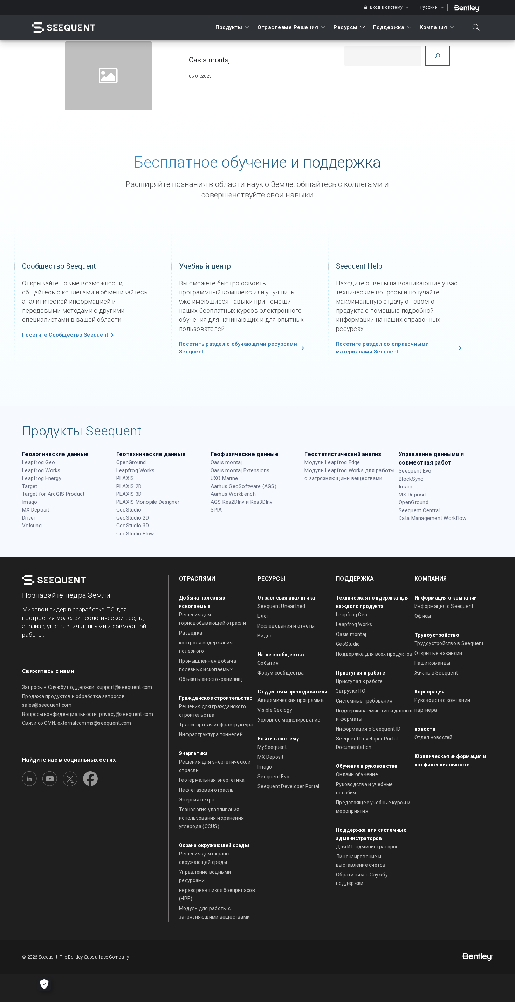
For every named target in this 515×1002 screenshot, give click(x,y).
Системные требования (364, 701)
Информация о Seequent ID (368, 729)
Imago (29, 502)
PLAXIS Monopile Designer (147, 502)
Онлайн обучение (357, 774)
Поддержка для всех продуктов (374, 654)
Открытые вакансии (438, 653)
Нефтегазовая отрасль (206, 790)
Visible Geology (275, 710)
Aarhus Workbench (233, 494)
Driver (29, 518)
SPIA (216, 510)
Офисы (422, 616)
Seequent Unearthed (281, 606)
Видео (265, 635)
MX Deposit (35, 510)
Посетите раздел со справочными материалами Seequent (382, 348)
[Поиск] (437, 56)
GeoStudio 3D (132, 525)
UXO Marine (224, 478)
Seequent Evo (415, 471)
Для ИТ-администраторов (367, 846)
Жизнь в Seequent (436, 673)
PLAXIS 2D (129, 486)
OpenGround (131, 462)
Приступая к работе (359, 681)
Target (29, 486)
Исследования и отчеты (286, 626)
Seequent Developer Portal (289, 786)
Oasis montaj (226, 462)
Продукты (228, 27)
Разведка (190, 633)
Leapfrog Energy (41, 478)
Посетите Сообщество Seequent (65, 335)
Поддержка (389, 27)
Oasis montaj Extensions (240, 470)
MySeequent (272, 747)
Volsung (32, 525)
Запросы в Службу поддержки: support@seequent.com (87, 687)
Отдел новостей (433, 737)
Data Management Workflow (432, 518)
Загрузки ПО (350, 691)
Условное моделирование (289, 720)
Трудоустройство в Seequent (449, 643)
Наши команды (432, 663)
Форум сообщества (281, 673)
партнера (425, 710)
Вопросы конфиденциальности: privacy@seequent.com (87, 714)
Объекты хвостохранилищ (210, 679)
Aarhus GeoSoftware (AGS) (243, 486)
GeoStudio (128, 510)
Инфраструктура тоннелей (211, 734)
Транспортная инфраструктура (216, 724)
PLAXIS (125, 478)
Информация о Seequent (443, 606)
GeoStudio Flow (135, 533)
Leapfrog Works (41, 470)
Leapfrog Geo (38, 462)
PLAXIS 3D (129, 494)
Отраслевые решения (288, 27)
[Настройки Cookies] (44, 984)
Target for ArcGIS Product (53, 494)
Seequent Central (419, 510)
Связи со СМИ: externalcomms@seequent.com (76, 723)
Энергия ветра (196, 800)
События (268, 663)
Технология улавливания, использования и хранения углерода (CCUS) (211, 818)
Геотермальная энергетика (212, 780)
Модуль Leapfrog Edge (332, 462)
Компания (433, 27)
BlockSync (411, 479)
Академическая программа (291, 700)
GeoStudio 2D (132, 518)
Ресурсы (346, 27)
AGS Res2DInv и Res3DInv (242, 502)
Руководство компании (442, 700)
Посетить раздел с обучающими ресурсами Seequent (238, 348)
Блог (263, 616)
